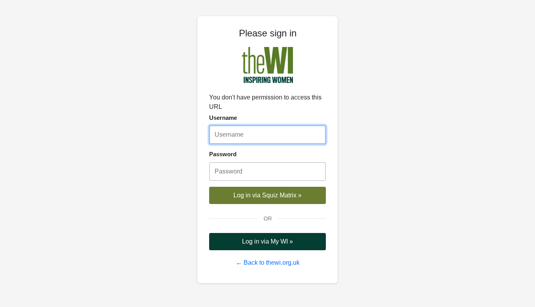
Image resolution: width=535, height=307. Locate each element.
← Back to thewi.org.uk (268, 262)
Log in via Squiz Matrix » (267, 195)
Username (223, 117)
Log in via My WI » (267, 241)
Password (223, 154)
